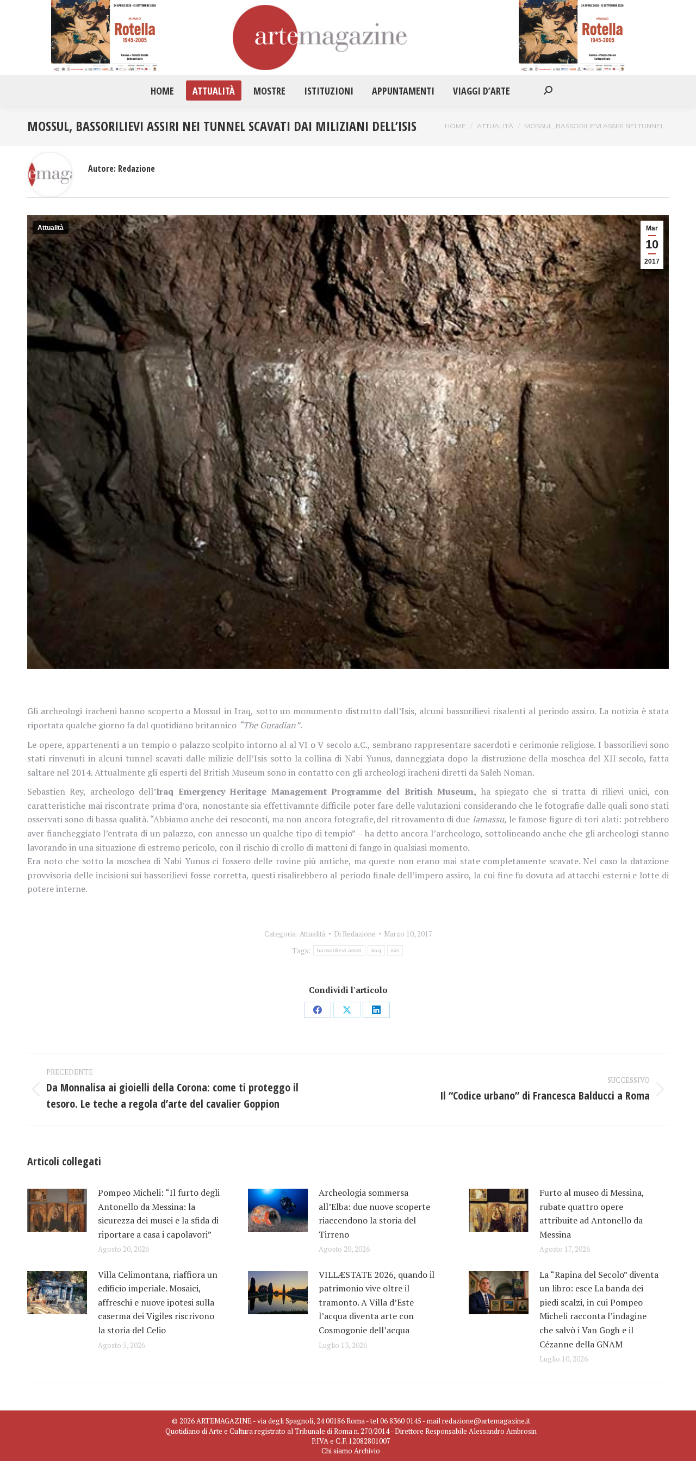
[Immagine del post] (57, 1210)
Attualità (51, 228)
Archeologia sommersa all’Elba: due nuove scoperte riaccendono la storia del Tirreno (374, 1213)
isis (395, 950)
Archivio (367, 1451)
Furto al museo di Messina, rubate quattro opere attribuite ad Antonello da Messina (591, 1213)
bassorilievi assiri (339, 950)
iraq (376, 950)
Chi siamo (336, 1451)
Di (355, 934)
